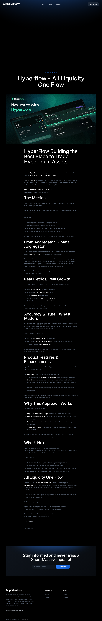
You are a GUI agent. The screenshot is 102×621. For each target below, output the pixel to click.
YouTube (65, 597)
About (43, 4)
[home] (12, 4)
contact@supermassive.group (14, 610)
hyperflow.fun (28, 521)
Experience (25, 619)
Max (12, 619)
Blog (50, 4)
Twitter (65, 594)
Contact (58, 4)
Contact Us (93, 4)
